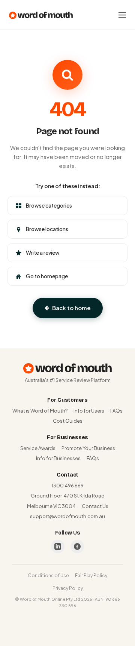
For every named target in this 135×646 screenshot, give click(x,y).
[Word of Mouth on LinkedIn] (57, 546)
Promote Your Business (88, 448)
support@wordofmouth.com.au (67, 516)
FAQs (116, 411)
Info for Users (89, 411)
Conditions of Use (48, 575)
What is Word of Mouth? (40, 411)
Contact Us (95, 506)
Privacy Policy (67, 588)
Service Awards (38, 448)
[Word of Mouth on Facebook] (77, 546)
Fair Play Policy (91, 575)
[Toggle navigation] (122, 15)
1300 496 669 (68, 486)
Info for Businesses (58, 458)
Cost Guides (67, 421)
